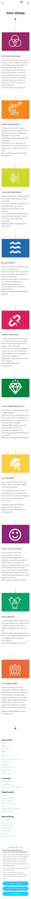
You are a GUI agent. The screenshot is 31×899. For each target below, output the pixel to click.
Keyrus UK (5, 833)
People (4, 751)
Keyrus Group (6, 820)
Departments (6, 746)
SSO (20, 847)
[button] (28, 3)
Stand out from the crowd (10, 759)
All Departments (7, 811)
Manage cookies (7, 773)
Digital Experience (8, 798)
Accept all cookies (15, 883)
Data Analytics (7, 801)
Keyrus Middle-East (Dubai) (11, 787)
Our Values (5, 765)
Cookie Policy (11, 868)
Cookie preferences (15, 893)
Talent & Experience (8, 803)
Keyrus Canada (7, 828)
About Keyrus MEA (8, 767)
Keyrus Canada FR (8, 825)
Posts (3, 757)
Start (3, 743)
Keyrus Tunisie (6, 782)
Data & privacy (7, 770)
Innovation (5, 795)
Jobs (3, 754)
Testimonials (6, 762)
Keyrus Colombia (7, 822)
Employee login (13, 847)
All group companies (8, 836)
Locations (5, 749)
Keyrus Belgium (7, 830)
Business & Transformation (11, 809)
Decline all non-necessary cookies (15, 888)
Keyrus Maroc (6, 784)
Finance (4, 806)
